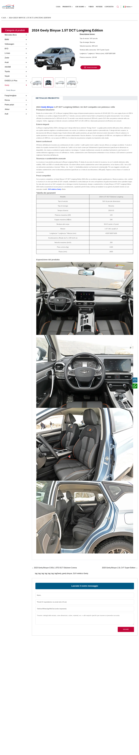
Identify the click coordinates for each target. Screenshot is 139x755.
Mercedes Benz (11, 35)
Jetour (7, 109)
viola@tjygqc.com (121, 380)
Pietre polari (9, 105)
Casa (3, 18)
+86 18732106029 (121, 386)
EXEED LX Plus (11, 81)
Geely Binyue (10, 90)
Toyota (7, 71)
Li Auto (7, 53)
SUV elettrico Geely (80, 573)
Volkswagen (9, 44)
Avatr (7, 62)
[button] (76, 82)
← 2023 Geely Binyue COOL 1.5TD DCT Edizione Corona (54, 568)
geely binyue (67, 573)
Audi (6, 114)
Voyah (7, 76)
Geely (7, 85)
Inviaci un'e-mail (92, 67)
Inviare (126, 629)
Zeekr (7, 58)
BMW (7, 39)
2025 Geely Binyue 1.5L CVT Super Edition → (120, 568)
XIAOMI (8, 67)
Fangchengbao (10, 95)
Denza (7, 100)
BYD (6, 49)
